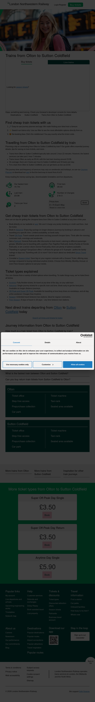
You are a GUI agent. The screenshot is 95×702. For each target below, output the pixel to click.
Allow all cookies (78, 364)
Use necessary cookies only (17, 364)
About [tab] (78, 342)
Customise (46, 364)
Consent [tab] (16, 342)
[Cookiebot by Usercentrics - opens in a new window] (82, 336)
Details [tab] (47, 342)
